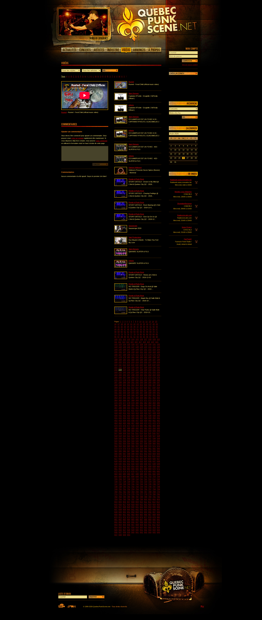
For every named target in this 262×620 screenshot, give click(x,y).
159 (132, 352)
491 (141, 428)
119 (148, 342)
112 (119, 342)
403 (141, 408)
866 (145, 515)
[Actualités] (69, 50)
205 (141, 362)
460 (149, 421)
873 (128, 517)
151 (145, 349)
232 (116, 370)
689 (141, 474)
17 (119, 324)
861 (124, 515)
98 (154, 337)
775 (132, 494)
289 (124, 382)
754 (137, 489)
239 (145, 370)
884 (128, 520)
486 (120, 428)
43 (157, 327)
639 (116, 464)
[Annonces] (139, 50)
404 (145, 408)
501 (137, 431)
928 (128, 530)
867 (149, 515)
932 (145, 530)
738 (116, 487)
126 (132, 344)
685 (124, 474)
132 (158, 344)
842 (137, 509)
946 (158, 532)
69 (150, 332)
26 (147, 324)
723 (145, 481)
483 (154, 426)
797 (132, 499)
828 (124, 507)
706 (120, 479)
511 (132, 433)
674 (124, 471)
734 (145, 484)
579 (141, 449)
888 (145, 520)
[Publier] (100, 164)
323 (128, 390)
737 (158, 484)
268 (128, 377)
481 (145, 426)
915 (120, 527)
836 (158, 507)
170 (132, 355)
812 (149, 502)
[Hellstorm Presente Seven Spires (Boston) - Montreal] (120, 174)
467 (132, 423)
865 (141, 515)
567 (137, 446)
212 (124, 365)
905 (124, 525)
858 (158, 512)
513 (141, 433)
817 (124, 504)
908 (137, 525)
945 (154, 532)
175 (154, 355)
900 (149, 522)
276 (116, 380)
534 (137, 438)
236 (132, 370)
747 (154, 487)
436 (141, 416)
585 (120, 451)
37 (138, 327)
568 (141, 446)
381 (141, 403)
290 (128, 382)
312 (128, 388)
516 (154, 433)
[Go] (110, 70)
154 (158, 349)
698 (132, 476)
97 (150, 337)
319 (158, 388)
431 (120, 416)
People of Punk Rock (136, 179)
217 (145, 365)
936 (116, 532)
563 (120, 446)
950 (128, 535)
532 (128, 438)
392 (141, 405)
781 (158, 494)
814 (158, 502)
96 (147, 337)
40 (147, 327)
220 (158, 365)
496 (116, 431)
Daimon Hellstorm (135, 167)
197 (154, 360)
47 (125, 329)
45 (119, 329)
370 (141, 400)
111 (115, 342)
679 (145, 471)
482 (149, 426)
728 (120, 484)
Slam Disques (134, 93)
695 (120, 476)
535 (141, 438)
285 (154, 380)
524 (141, 436)
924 (158, 527)
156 (120, 352)
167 (120, 355)
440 (158, 416)
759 (158, 489)
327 (145, 390)
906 (128, 525)
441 (116, 418)
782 (116, 497)
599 (132, 454)
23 (138, 324)
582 (154, 449)
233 (120, 370)
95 (144, 337)
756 (145, 489)
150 (141, 349)
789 (145, 497)
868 (154, 515)
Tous (63, 76)
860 (120, 515)
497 (120, 431)
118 (144, 342)
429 (158, 413)
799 (141, 499)
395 (154, 405)
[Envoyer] (96, 596)
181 (132, 357)
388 (124, 405)
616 (158, 456)
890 (154, 520)
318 (154, 388)
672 (116, 471)
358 (137, 398)
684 (120, 474)
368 (132, 400)
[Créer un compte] (183, 73)
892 (116, 522)
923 (154, 527)
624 (145, 459)
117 (140, 342)
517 (158, 433)
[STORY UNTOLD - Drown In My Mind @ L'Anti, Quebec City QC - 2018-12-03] (120, 185)
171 (137, 355)
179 (124, 357)
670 (154, 469)
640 (120, 464)
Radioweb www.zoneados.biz (181, 180)
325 (137, 390)
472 (154, 423)
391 (137, 405)
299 (120, 385)
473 (158, 423)
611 (137, 456)
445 (132, 418)
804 (116, 502)
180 (128, 357)
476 (124, 426)
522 (132, 436)
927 (124, 530)
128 (141, 344)
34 (128, 327)
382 (145, 403)
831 (137, 507)
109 (154, 339)
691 (149, 474)
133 (116, 347)
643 (132, 464)
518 (116, 436)
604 (154, 454)
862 (128, 515)
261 (145, 375)
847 (158, 509)
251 (149, 372)
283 (145, 380)
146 (124, 349)
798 (137, 499)
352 (158, 395)
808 (132, 502)
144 (116, 349)
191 (128, 360)
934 (154, 530)
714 (154, 479)
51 (138, 329)
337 (141, 393)
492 (145, 428)
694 (116, 476)
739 (120, 487)
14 (153, 322)
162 (145, 352)
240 (149, 370)
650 (116, 466)
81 (144, 334)
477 (128, 426)
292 (137, 382)
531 (124, 438)
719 (128, 481)
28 (154, 324)
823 (149, 504)
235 (128, 370)
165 (158, 352)
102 (124, 339)
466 (128, 423)
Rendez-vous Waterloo (183, 192)
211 (120, 365)
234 (124, 370)
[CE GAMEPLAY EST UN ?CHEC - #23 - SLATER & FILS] (120, 150)
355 (124, 398)
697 (128, 476)
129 (145, 344)
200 (120, 362)
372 (149, 400)
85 (157, 334)
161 (141, 352)
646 (145, 464)
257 (128, 375)
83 (150, 334)
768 (149, 492)
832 (141, 507)
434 (132, 416)
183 (141, 357)
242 (158, 370)
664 (128, 469)
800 (145, 499)
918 (132, 527)
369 (137, 400)
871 (120, 517)
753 (132, 489)
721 (137, 481)
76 (128, 334)
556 (137, 443)
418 (158, 410)
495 (158, 428)
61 (125, 332)
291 (132, 382)
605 (158, 454)
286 (158, 380)
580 (145, 449)
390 (132, 405)
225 (132, 367)
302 (132, 385)
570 (149, 446)
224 (128, 367)
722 (141, 481)
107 (145, 339)
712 (145, 479)
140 (145, 347)
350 (149, 395)
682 (158, 471)
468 (137, 423)
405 (149, 408)
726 (158, 481)
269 (132, 377)
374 (158, 400)
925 (116, 530)
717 (120, 481)
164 (154, 352)
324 (132, 390)
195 (145, 360)
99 (157, 337)
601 (141, 454)
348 (141, 395)
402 (137, 408)
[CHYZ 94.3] (61, 605)
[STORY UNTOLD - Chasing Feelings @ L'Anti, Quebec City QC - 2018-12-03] (120, 197)
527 (154, 436)
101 (120, 339)
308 (158, 385)
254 (116, 375)
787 (137, 497)
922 (149, 527)
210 (116, 365)
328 (149, 390)
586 (124, 451)
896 (132, 522)
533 (132, 438)
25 (144, 324)
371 (145, 400)
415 (145, 410)
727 (116, 484)
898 (141, 522)
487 (124, 428)
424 (137, 413)
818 (128, 504)
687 (132, 474)
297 (158, 382)
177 (116, 357)
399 (124, 408)
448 (145, 418)
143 (158, 347)
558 (145, 443)
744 (141, 487)
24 (141, 324)
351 (154, 395)
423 (132, 413)
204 (137, 362)
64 (134, 332)
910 (145, 525)
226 (137, 367)
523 (137, 436)
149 (137, 349)
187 (158, 357)
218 (149, 365)
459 (145, 421)
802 (154, 499)
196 (149, 360)
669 (149, 469)
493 (149, 428)
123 (120, 344)
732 (137, 484)
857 (154, 512)
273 (149, 377)
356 (128, 398)
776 (137, 494)
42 (154, 327)
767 (145, 492)
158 (128, 352)
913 (158, 525)
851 (128, 512)
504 (149, 431)
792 (158, 497)
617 (116, 459)
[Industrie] (113, 50)
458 (141, 421)
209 (158, 362)
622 (137, 459)
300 (124, 385)
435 (137, 416)
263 (154, 375)
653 (128, 466)
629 (120, 461)
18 (122, 324)
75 (125, 334)
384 (154, 403)
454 (124, 421)
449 (149, 418)
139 (141, 347)
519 (120, 436)
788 (141, 497)
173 (145, 355)
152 (149, 349)
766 (141, 492)
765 (137, 492)
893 (120, 522)
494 (154, 428)
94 (141, 337)
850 (124, 512)
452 (116, 421)
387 (120, 405)
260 (141, 375)
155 (116, 352)
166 (116, 355)
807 (128, 502)
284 (149, 380)
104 (132, 339)
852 (132, 512)
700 (141, 476)
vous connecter (101, 141)
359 (141, 398)
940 (132, 532)
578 (137, 449)
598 (128, 454)
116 (136, 342)
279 (128, 380)
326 (141, 390)
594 (158, 451)
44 (115, 329)
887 (141, 520)
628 (116, 461)
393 (145, 405)
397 (116, 408)
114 (127, 342)
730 (128, 484)
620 (128, 459)
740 (124, 487)
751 (124, 489)
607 (120, 456)
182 (137, 357)
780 (154, 494)
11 (143, 322)
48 (128, 329)
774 (128, 494)
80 (141, 334)
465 (124, 423)
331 (116, 393)
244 (120, 372)
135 (124, 347)
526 (149, 436)
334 (128, 393)
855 (145, 512)
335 (132, 393)
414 (141, 410)
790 (149, 497)
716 (116, 481)
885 (132, 520)
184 (145, 357)
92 (134, 337)
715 (158, 479)
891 (158, 520)
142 (154, 347)
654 (132, 466)
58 (115, 332)
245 (124, 372)
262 (149, 375)
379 (132, 403)
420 (120, 413)
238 (141, 370)
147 (128, 349)
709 (132, 479)
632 (132, 461)
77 (131, 334)
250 (145, 372)
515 (149, 433)
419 (116, 413)
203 (132, 362)
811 (145, 502)
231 (158, 367)
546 (141, 441)
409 (120, 410)
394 (149, 405)
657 (145, 466)
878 (149, 517)
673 (120, 471)
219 (154, 365)
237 (137, 370)
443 (124, 418)
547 (145, 441)
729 (124, 484)
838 (120, 509)
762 (124, 492)
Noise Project (187, 227)
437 (145, 416)
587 (128, 451)
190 (124, 360)
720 (132, 481)
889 (149, 520)
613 (145, 456)
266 (120, 377)
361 (149, 398)
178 (120, 357)
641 (124, 464)
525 (145, 436)
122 (116, 344)
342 (116, 395)
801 (149, 499)
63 (131, 332)
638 (158, 461)
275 (158, 377)
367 (128, 400)
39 (144, 327)
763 (128, 492)
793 (116, 499)
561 (158, 443)
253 (158, 372)
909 (141, 525)
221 (116, 367)
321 (120, 390)
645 (141, 464)
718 (124, 481)
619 (124, 459)
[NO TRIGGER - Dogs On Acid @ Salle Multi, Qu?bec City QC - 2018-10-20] (120, 290)
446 (137, 418)
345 (128, 395)
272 (145, 377)
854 (141, 512)
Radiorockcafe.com (184, 215)
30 (115, 327)
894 (124, 522)
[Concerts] (85, 50)
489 (132, 428)
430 (116, 416)
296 (154, 382)
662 (120, 469)
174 (149, 355)
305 (145, 385)
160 (137, 352)
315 (141, 388)
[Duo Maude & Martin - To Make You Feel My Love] (120, 243)
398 (120, 408)
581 (149, 449)
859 (116, 515)
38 (141, 327)
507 (116, 433)
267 (124, 377)
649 (158, 464)
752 (128, 489)
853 (137, 512)
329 (154, 390)
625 (149, 459)
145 (120, 349)
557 (141, 443)
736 (154, 484)
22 (134, 324)
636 (149, 461)
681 (154, 471)
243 (116, 372)
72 (115, 334)
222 (120, 367)
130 (149, 344)
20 (128, 324)
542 (124, 441)
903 (116, 525)
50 (134, 329)
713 (149, 479)
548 (149, 441)
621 (132, 459)
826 (116, 507)
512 (137, 433)
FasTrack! (188, 239)
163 (149, 352)
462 (158, 421)
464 (120, 423)
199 (116, 362)
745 (145, 487)
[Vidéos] (126, 50)
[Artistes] (99, 50)
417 (154, 410)
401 (132, 408)
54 (147, 329)
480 (141, 426)
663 (124, 469)
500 (132, 431)
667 (141, 469)
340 (154, 393)
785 (128, 497)
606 (116, 456)
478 (132, 426)
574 (120, 449)
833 (145, 507)
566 (132, 446)
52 (141, 329)
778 (145, 494)
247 (132, 372)
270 (137, 377)
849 (120, 512)
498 (124, 431)
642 (128, 464)
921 (145, 527)
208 (154, 362)
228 (145, 367)
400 (128, 408)
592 (149, 451)
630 (124, 461)
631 (128, 461)
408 (116, 410)
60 (122, 332)
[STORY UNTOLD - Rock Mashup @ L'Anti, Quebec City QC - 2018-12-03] (120, 209)
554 (128, 443)
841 (132, 509)
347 (137, 395)
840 (128, 509)
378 (128, 403)
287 (116, 382)
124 (124, 344)
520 (124, 436)
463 (116, 423)
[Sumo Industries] (202, 606)
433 (128, 416)
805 (120, 502)
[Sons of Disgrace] (83, 35)
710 (137, 479)
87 (119, 337)
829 (128, 507)
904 (120, 525)
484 (158, 426)
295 (149, 382)
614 (149, 456)
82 (147, 334)
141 (149, 347)
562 (116, 446)
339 (149, 393)
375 (116, 403)
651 (120, 466)
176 (158, 355)
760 (116, 492)
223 (124, 367)
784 (124, 497)
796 (128, 499)
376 (120, 403)
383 (149, 403)
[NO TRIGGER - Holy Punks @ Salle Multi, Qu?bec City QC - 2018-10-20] (120, 313)
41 (150, 327)
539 (158, 438)
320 (116, 390)
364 (116, 400)
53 (144, 329)
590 (141, 451)
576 (128, 449)
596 (120, 454)
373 (154, 400)
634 (141, 461)
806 (124, 502)
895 (128, 522)
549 (154, 441)
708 (128, 479)
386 (116, 405)
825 (158, 504)
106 (141, 339)
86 (115, 337)
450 (154, 418)
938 (124, 532)
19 (125, 324)
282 (141, 380)
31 (119, 327)
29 (157, 324)
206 (145, 362)
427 (149, 413)
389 (128, 405)
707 (124, 479)
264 (158, 375)
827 (120, 507)
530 (120, 438)
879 (154, 517)
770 (158, 492)
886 (137, 520)
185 (149, 357)
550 (158, 441)
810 (141, 502)
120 (152, 342)
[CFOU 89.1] (72, 606)
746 (149, 487)
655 (137, 466)
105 (137, 339)
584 (116, 451)
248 (137, 372)
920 (141, 527)
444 (128, 418)
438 (149, 416)
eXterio (131, 105)
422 (128, 413)
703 (154, 476)
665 (132, 469)
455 (128, 421)
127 (137, 344)
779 (149, 494)
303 (137, 385)
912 (154, 525)
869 (158, 515)
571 (154, 446)
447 (141, 418)
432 (124, 416)
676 (132, 471)
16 (115, 324)
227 (141, 367)
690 (145, 474)
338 (145, 393)
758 (154, 489)
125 (128, 344)
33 (125, 327)
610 (132, 456)
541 (120, 441)
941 (137, 532)
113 (123, 342)
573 (116, 449)
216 (141, 365)
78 (134, 334)
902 (158, 522)
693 (158, 474)
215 (137, 365)
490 (137, 428)
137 (132, 347)
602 (145, 454)
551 (116, 443)
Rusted (64, 112)
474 (116, 426)
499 (128, 431)
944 (149, 532)
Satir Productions (135, 237)
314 (137, 388)
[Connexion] (190, 60)
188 (116, 360)
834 (149, 507)
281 (137, 380)
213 (128, 365)
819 (132, 504)
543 (128, 441)
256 (124, 375)
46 (122, 329)
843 (141, 509)
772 (120, 494)
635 (145, 461)
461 (154, 421)
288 (120, 382)
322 (124, 390)
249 (141, 372)
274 (154, 377)
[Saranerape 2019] (120, 232)
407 (158, 408)
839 (124, 509)
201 (124, 362)
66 (141, 332)
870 (116, 517)
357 (132, 398)
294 (145, 382)
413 (137, 410)
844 (145, 509)
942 (141, 532)
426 (145, 413)
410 (124, 410)
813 (154, 502)
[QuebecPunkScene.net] (163, 23)
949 (124, 535)
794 (120, 499)
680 (149, 471)
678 (141, 471)
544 (132, 441)
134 (120, 347)
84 (154, 334)
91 (131, 337)
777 (141, 494)
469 (141, 423)
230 (154, 367)
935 (158, 530)
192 (132, 360)
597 (124, 454)
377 (124, 403)
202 (128, 362)
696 (124, 476)
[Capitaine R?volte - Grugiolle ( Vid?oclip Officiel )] (120, 100)
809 (137, 502)
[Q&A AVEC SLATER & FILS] (120, 255)
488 (128, 428)
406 (154, 408)
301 (128, 385)
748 (158, 487)
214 (132, 365)
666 (137, 469)
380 (137, 403)
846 (154, 509)
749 (116, 489)
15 (156, 322)
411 (128, 410)
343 (120, 395)
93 (138, 337)
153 (154, 349)
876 (141, 517)
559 (149, 443)
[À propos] (154, 50)
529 (116, 438)
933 (149, 530)
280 (132, 380)
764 (132, 492)
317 (149, 388)
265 (116, 377)
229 (149, 367)
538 (154, 438)
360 (145, 398)
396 (158, 405)
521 (128, 436)
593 (154, 451)
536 (145, 438)
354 (120, 398)
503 (145, 431)
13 (150, 322)
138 (137, 347)
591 (145, 451)
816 (120, 504)
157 (124, 352)
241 (154, 370)
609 (128, 456)
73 (119, 334)
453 (120, 421)
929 (132, 530)
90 (128, 337)
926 (120, 530)
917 (128, 527)
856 (149, 512)
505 (154, 431)
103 (128, 339)
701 (145, 476)
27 (150, 324)
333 (124, 393)
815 (116, 504)
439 (154, 416)
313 (132, 388)
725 (154, 481)
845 (149, 509)
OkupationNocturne (184, 203)
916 (124, 527)
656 (141, 466)
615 (154, 456)
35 (131, 327)
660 (158, 466)
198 (158, 360)
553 (124, 443)
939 (128, 532)
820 (137, 504)
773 (124, 494)
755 (141, 489)
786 (132, 497)
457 (137, 421)
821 (141, 504)
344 (124, 395)
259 (137, 375)
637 (154, 461)
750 (120, 489)
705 (116, 479)
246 (128, 372)
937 (120, 532)
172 (141, 355)
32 (122, 327)
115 (132, 342)
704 (158, 476)
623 (141, 459)
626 (154, 459)
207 (149, 362)
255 (120, 375)
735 (149, 484)
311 (124, 388)
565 (128, 446)
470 (145, 423)
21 (131, 324)
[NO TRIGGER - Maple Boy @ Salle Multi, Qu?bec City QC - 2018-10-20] (120, 302)
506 (158, 431)
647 (149, 464)
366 (124, 400)
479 (137, 426)
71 (157, 332)
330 (158, 390)
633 (137, 461)
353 (116, 398)
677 (137, 471)
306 (149, 385)
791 (154, 497)
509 (124, 433)
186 (154, 357)
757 (149, 489)
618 (120, 459)
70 (154, 332)
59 (119, 332)
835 (154, 507)
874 (132, 517)
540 (116, 441)
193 (137, 360)
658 (149, 466)
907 (132, 525)
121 (156, 342)
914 (116, 527)
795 (124, 499)
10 (140, 322)
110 (158, 339)
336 (137, 393)
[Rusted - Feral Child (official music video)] (120, 88)
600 (137, 454)
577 (132, 449)
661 (116, 469)
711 (141, 479)
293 (141, 382)
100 (116, 339)
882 (120, 520)
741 (128, 487)
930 (137, 530)
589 (137, 451)
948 (120, 535)
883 (124, 520)
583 (158, 449)
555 (132, 443)
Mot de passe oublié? (190, 65)
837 (116, 509)
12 (147, 322)
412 (132, 410)
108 (149, 339)
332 (120, 393)
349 (145, 395)
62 (128, 332)
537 (149, 438)
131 (154, 344)
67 (144, 332)
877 (145, 517)
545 (137, 441)
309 (116, 388)
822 (145, 504)
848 (116, 512)
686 (128, 474)
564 (124, 446)
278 (124, 380)
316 (145, 388)
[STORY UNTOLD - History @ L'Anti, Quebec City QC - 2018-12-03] (120, 278)
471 (149, 423)
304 (141, 385)
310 (120, 388)
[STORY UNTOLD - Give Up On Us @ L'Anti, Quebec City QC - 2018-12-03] (120, 220)
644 (137, 464)
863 (132, 515)
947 (116, 535)
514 (145, 433)
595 (116, 454)
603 (149, 454)
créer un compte (77, 138)
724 (149, 481)
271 (141, 377)
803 (158, 499)
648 (154, 464)
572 (158, 446)
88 (122, 337)
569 (145, 446)
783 (120, 497)
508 (120, 433)
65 (138, 332)
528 (158, 436)
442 (120, 418)
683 (116, 474)
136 (128, 347)
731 (132, 484)
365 (120, 400)
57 (157, 329)
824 (154, 504)
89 (125, 337)
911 (149, 525)
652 (124, 466)
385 (158, 403)
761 (120, 492)
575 (124, 449)
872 (124, 517)
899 (145, 522)
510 (128, 433)
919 (137, 527)
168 (124, 355)
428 (154, 413)
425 (141, 413)
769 (154, 492)
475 (120, 426)
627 (158, 459)
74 (122, 334)
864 (137, 515)
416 (149, 410)
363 (158, 398)
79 (138, 334)
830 (132, 507)
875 (137, 517)
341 (158, 393)
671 (158, 469)
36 (134, 327)
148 (132, 349)
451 (158, 418)
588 (132, 451)
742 (132, 487)
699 (137, 476)
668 (145, 469)
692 (154, 474)
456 (132, 421)
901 (154, 522)
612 (141, 456)
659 (154, 466)
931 (141, 530)
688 (137, 474)
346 (132, 395)
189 (120, 360)
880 (158, 517)
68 (147, 332)
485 (116, 428)
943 (145, 532)
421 (124, 413)
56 (154, 329)
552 (120, 443)
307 (154, 385)
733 (141, 484)
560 (154, 443)
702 (149, 476)
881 (116, 520)
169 (128, 355)
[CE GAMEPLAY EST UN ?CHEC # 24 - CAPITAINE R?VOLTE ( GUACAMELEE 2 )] (120, 123)
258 (132, 375)
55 (150, 329)
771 (116, 494)
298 (116, 385)
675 (128, 471)
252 (154, 372)
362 (154, 398)
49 (131, 329)
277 (120, 380)
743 (137, 487)
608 (124, 456)
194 (141, 360)
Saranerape (133, 226)
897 (137, 522)
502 (141, 431)
